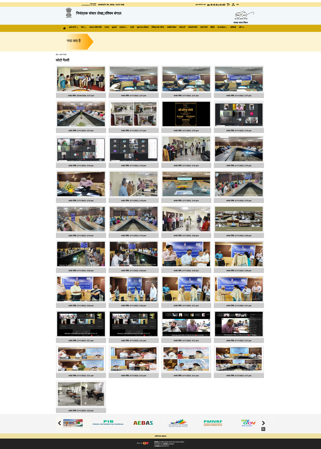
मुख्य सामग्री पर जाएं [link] (201, 4)
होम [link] (57, 54)
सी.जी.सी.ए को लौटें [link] (217, 4)
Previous (60, 423)
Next (262, 423)
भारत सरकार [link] (93, 4)
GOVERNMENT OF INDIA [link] (89, 5)
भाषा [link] (237, 4)
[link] (228, 4)
